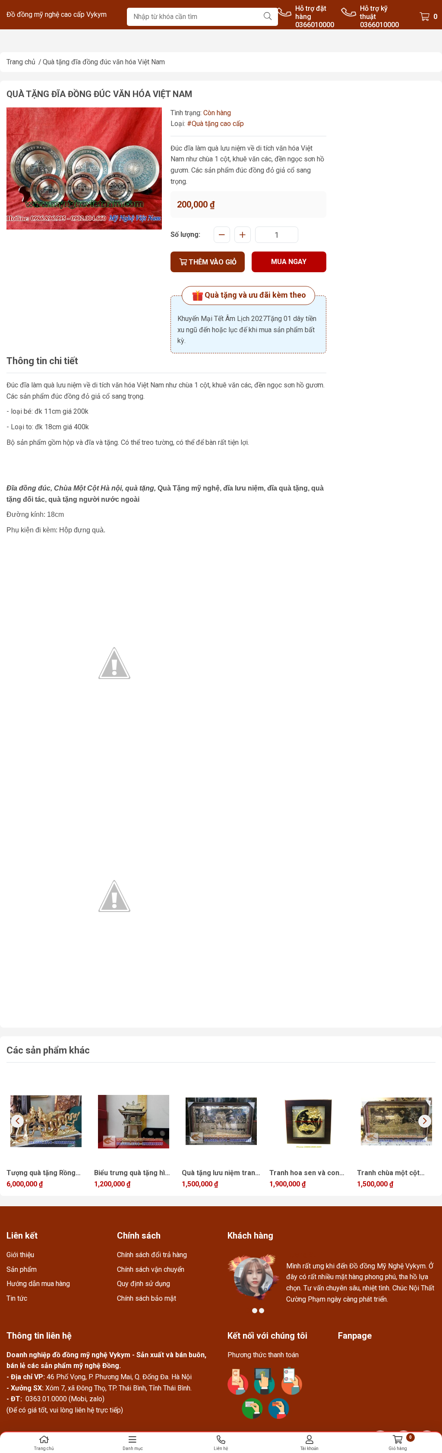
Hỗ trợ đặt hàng (310, 12)
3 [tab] (261, 1310)
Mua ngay (288, 262)
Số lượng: (185, 234)
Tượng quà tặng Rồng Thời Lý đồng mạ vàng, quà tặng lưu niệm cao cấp (42, 1174)
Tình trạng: (186, 113)
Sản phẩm (21, 1269)
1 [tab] (247, 1310)
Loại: (177, 124)
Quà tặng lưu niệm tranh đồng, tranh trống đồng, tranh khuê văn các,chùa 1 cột (221, 1174)
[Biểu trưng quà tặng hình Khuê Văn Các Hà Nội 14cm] (133, 1121)
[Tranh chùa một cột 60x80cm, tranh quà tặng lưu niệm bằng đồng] (396, 1121)
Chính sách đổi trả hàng (152, 1255)
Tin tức (16, 1298)
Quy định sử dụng (143, 1284)
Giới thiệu (20, 1255)
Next (424, 1121)
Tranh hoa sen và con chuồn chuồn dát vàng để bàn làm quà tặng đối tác (307, 1174)
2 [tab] (254, 1310)
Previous (17, 1121)
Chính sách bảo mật (146, 1298)
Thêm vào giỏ (212, 262)
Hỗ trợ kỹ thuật (374, 12)
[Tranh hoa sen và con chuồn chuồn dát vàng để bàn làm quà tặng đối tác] (308, 1121)
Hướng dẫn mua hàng (38, 1284)
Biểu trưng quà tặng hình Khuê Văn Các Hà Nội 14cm (133, 1174)
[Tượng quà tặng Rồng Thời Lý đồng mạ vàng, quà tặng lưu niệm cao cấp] (45, 1121)
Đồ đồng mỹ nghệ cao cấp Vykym (56, 14)
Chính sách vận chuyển (150, 1269)
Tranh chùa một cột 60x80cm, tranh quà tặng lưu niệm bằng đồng (388, 1174)
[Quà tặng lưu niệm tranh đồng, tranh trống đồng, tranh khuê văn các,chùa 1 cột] (221, 1121)
